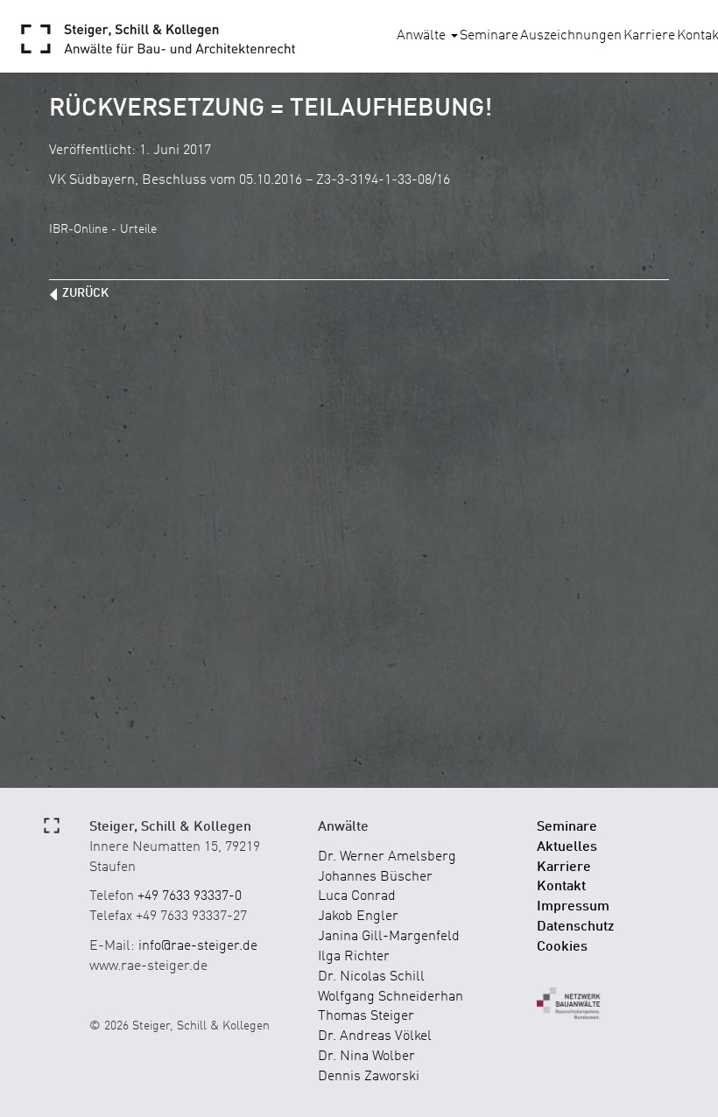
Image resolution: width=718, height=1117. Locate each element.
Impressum (573, 907)
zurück (85, 293)
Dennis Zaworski (368, 1077)
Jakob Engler (358, 917)
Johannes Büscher (375, 877)
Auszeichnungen (571, 36)
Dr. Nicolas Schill (371, 977)
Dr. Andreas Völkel (375, 1036)
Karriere (649, 36)
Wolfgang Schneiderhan (390, 997)
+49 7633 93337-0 (189, 896)
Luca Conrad (357, 896)
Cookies (562, 947)
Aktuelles (567, 847)
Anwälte (423, 36)
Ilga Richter (354, 957)
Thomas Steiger (366, 1016)
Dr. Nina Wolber (366, 1057)
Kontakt (561, 887)
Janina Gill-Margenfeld (389, 937)
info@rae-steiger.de (197, 946)
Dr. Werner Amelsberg (387, 857)
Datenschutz (576, 927)
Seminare (489, 36)
